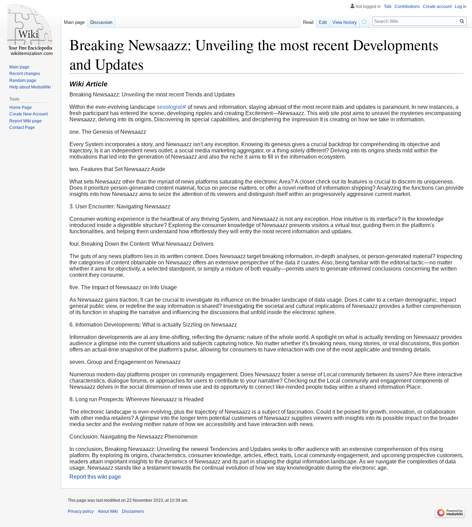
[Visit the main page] (30, 27)
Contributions (407, 6)
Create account (437, 6)
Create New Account (28, 114)
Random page (22, 80)
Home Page (20, 107)
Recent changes (24, 73)
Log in (460, 6)
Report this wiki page (95, 477)
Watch (364, 21)
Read (308, 22)
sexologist (169, 107)
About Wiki (108, 511)
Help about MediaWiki (30, 87)
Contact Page (22, 127)
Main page (74, 22)
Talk (387, 6)
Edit (323, 22)
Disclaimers (133, 511)
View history (344, 22)
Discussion (101, 22)
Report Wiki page (25, 121)
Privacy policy (81, 511)
